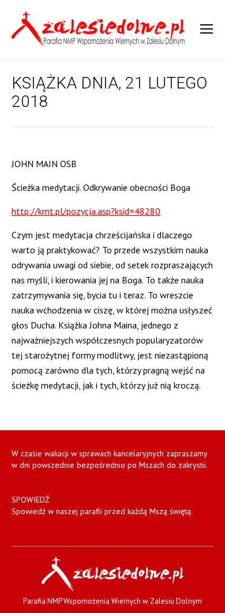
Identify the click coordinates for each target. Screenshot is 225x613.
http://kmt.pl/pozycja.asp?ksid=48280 (86, 211)
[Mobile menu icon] (206, 29)
